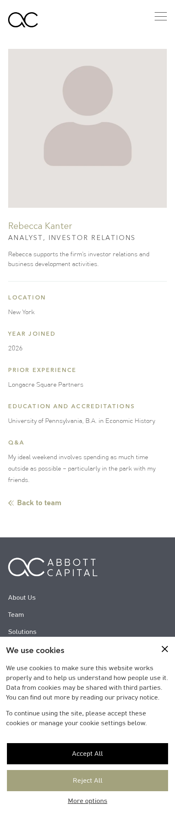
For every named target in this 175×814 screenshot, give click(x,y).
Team (16, 615)
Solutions (22, 632)
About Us (22, 597)
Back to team (39, 503)
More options (87, 801)
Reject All (88, 780)
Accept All (87, 753)
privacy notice (137, 697)
